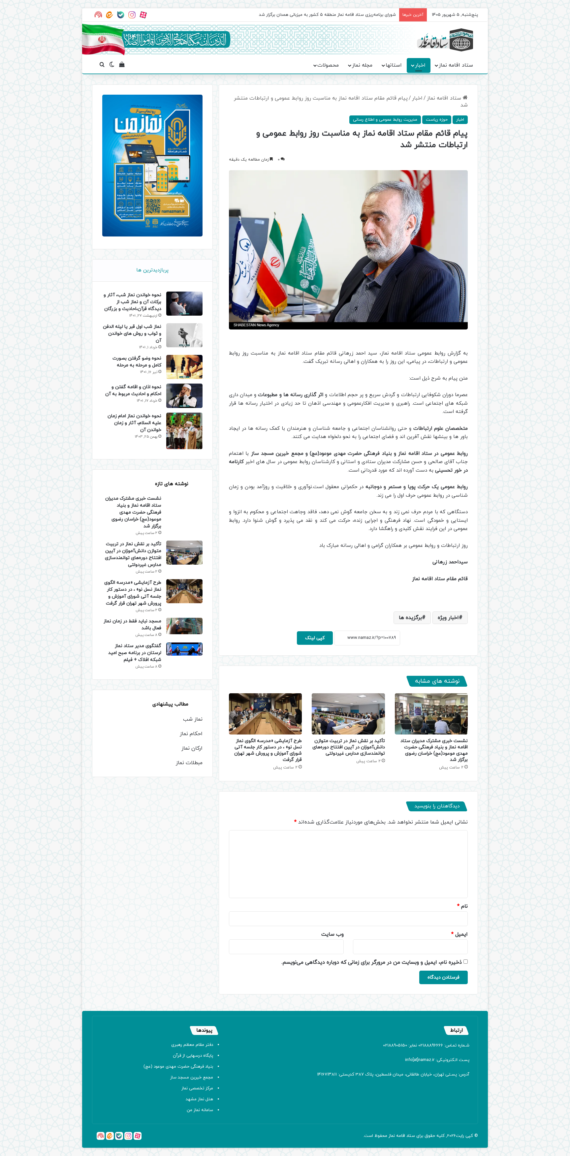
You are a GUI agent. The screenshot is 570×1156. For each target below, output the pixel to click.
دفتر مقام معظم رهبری (192, 1045)
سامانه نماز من (200, 1110)
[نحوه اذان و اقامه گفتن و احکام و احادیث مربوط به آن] (184, 396)
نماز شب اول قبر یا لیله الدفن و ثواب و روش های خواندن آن (132, 334)
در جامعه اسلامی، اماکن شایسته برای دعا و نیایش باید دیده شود (338, 15)
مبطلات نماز (189, 762)
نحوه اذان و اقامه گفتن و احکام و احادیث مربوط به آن (133, 390)
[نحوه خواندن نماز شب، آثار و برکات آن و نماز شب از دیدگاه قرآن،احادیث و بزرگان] (184, 304)
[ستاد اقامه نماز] (445, 39)
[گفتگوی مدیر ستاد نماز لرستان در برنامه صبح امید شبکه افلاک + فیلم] (184, 648)
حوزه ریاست (437, 120)
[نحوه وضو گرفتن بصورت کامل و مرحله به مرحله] (184, 367)
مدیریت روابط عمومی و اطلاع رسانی (385, 120)
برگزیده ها (410, 617)
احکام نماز (191, 733)
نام (462, 906)
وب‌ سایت (332, 934)
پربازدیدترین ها (152, 270)
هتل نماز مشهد (199, 1099)
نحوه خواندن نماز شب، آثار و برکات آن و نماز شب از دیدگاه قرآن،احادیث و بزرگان (132, 302)
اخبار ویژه (448, 617)
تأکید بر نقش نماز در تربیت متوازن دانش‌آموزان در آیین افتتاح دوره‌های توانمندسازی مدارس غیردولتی (348, 747)
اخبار (420, 65)
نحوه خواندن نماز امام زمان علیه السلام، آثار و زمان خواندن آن (134, 423)
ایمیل (459, 934)
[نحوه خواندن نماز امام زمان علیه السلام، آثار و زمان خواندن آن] (184, 431)
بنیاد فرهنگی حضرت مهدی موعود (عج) (178, 1067)
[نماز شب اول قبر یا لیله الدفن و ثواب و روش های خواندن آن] (184, 335)
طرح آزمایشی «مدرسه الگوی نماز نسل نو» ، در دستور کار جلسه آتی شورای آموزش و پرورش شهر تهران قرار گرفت (268, 750)
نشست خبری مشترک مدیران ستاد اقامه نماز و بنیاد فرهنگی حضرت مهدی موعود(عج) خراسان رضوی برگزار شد (434, 750)
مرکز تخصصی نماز (197, 1088)
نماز (392, 1136)
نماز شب (193, 719)
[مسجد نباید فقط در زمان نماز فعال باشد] (184, 626)
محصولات (328, 65)
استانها (394, 65)
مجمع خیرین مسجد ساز (191, 1077)
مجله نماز (362, 65)
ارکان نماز (192, 748)
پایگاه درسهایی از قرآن (193, 1056)
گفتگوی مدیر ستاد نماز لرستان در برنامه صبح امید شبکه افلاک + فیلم (134, 653)
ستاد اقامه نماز (456, 65)
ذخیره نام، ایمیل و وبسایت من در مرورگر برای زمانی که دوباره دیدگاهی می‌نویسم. (371, 962)
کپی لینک (315, 638)
